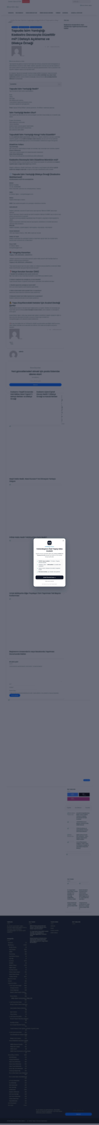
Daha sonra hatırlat (49, 581)
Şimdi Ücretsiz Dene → (49, 577)
